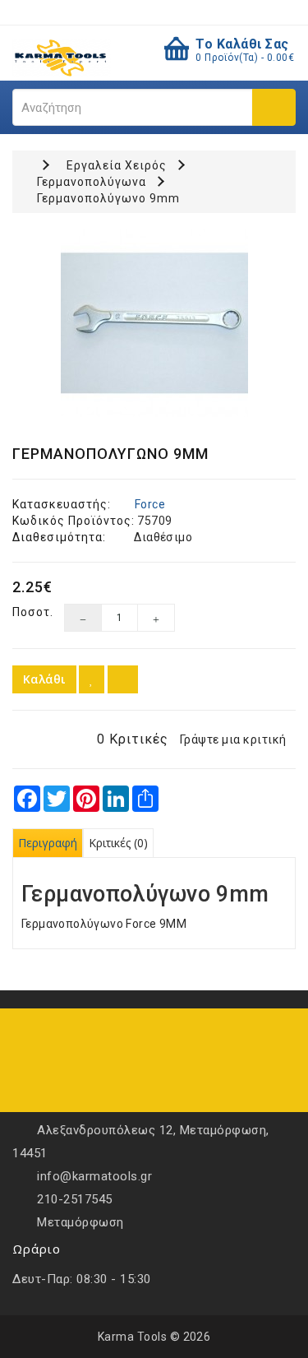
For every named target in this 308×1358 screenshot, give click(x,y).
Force (150, 504)
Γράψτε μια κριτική (233, 739)
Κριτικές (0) (118, 842)
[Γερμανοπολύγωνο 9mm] (154, 323)
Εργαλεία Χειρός (117, 165)
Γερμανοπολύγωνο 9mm (108, 198)
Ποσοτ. (25, 612)
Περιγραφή (47, 842)
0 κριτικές (132, 739)
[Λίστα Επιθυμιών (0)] (127, 12)
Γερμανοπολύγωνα (91, 181)
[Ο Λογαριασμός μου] (179, 12)
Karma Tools (133, 1336)
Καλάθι (44, 679)
